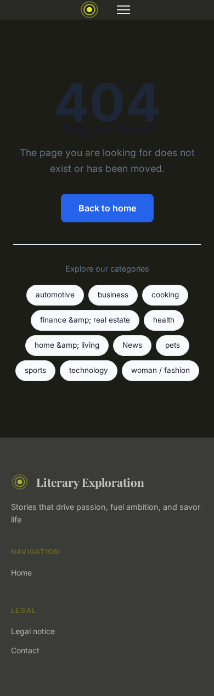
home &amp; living (67, 345)
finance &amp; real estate (85, 319)
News (132, 345)
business (113, 294)
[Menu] (123, 10)
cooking (165, 294)
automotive (55, 294)
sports (35, 370)
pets (172, 345)
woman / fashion (160, 370)
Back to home (107, 208)
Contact (25, 650)
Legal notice (33, 631)
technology (88, 370)
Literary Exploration (90, 482)
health (163, 319)
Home (21, 572)
